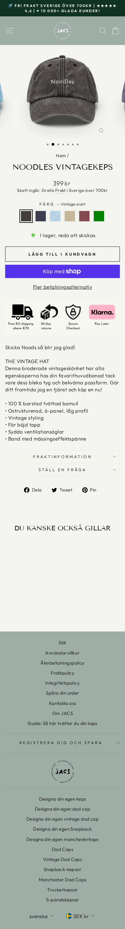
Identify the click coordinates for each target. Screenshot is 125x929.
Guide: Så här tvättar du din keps (62, 723)
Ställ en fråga (63, 469)
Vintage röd (84, 216)
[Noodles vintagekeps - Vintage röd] (37, 610)
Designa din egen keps (62, 799)
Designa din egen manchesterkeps (62, 839)
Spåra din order (62, 693)
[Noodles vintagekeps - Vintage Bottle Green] (44, 610)
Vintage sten (70, 216)
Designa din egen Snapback (62, 829)
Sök (62, 642)
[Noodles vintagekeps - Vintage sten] (30, 610)
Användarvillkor (62, 653)
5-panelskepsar (62, 900)
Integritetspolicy (62, 683)
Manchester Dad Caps (62, 880)
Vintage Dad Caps (62, 859)
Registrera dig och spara (60, 742)
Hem (61, 155)
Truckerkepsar (62, 890)
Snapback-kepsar (62, 869)
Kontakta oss (62, 703)
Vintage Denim (41, 216)
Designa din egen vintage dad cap (62, 819)
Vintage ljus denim (55, 216)
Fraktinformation (62, 456)
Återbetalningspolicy (62, 663)
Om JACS (62, 713)
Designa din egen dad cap (62, 809)
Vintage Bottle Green (99, 216)
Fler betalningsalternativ (62, 287)
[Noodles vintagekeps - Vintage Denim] (16, 610)
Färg (62, 204)
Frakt (60, 190)
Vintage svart (26, 216)
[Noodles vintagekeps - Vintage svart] (9, 610)
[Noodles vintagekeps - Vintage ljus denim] (23, 610)
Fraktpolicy (63, 673)
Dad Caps (62, 849)
